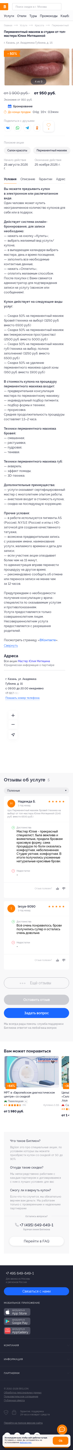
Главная (8, 25)
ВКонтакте (48, 640)
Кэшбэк (66, 16)
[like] (57, 888)
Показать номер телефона (22, 697)
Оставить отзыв (36, 1000)
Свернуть (11, 645)
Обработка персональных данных (22, 1392)
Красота (39, 25)
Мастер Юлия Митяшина (34, 661)
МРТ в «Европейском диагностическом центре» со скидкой (29, 1094)
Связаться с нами (36, 1291)
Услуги (9, 16)
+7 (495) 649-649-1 (36, 1225)
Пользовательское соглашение (21, 1396)
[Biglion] (8, 6)
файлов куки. (26, 1442)
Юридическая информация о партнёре (29, 665)
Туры (33, 16)
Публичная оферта (14, 1400)
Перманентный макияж (52, 150)
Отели (21, 16)
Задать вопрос (36, 1013)
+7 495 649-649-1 (20, 1273)
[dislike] (63, 888)
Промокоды (48, 16)
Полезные (13, 790)
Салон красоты (17, 150)
